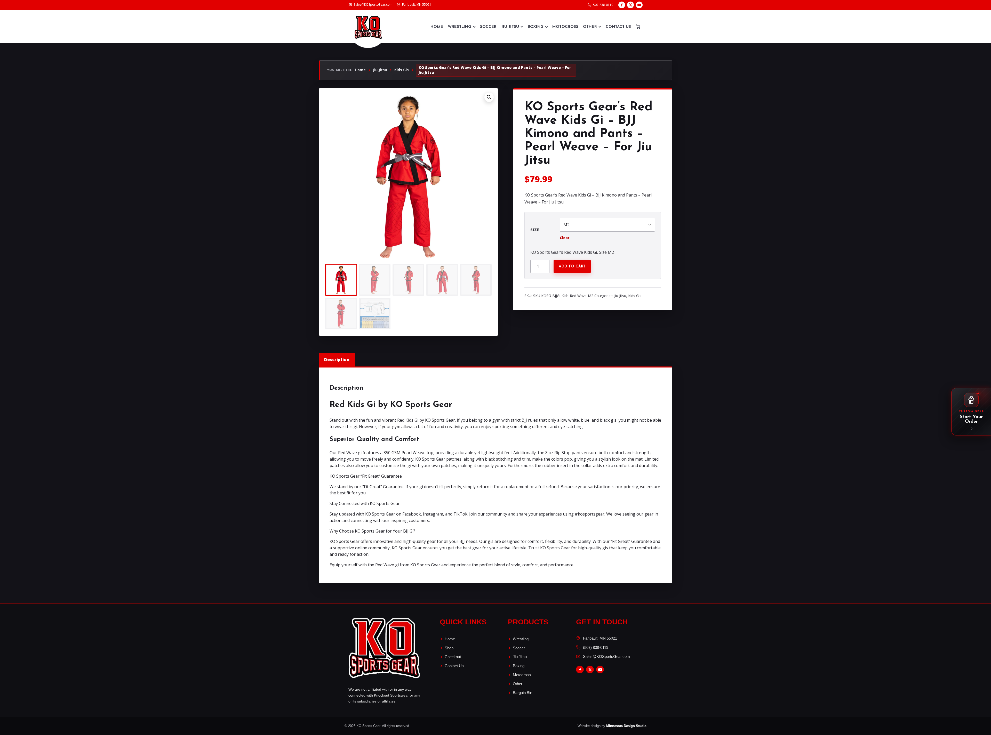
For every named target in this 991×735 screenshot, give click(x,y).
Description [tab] (336, 359)
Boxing (536, 27)
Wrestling (459, 27)
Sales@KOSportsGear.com (606, 656)
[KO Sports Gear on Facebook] (621, 5)
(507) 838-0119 (595, 647)
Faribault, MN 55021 (600, 638)
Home (436, 27)
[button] (489, 97)
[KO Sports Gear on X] (630, 5)
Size (534, 229)
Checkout (453, 657)
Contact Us (618, 27)
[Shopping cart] (638, 26)
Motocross (565, 27)
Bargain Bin (522, 692)
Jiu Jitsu (510, 27)
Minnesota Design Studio (626, 726)
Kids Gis (401, 70)
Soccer (488, 27)
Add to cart (572, 266)
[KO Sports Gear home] (368, 26)
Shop (449, 648)
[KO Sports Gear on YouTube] (639, 5)
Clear (564, 237)
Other (590, 27)
